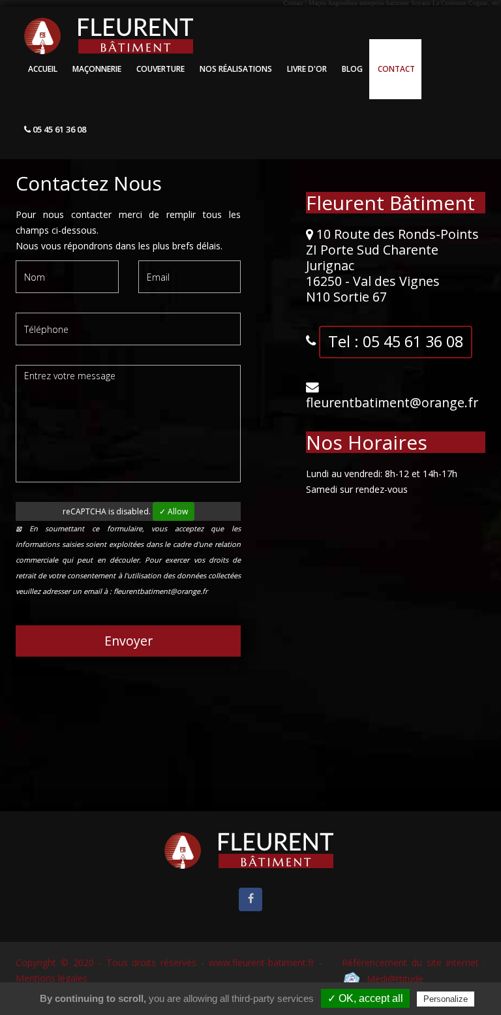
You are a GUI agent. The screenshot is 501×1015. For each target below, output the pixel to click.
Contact (396, 68)
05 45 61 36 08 (58, 129)
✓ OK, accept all (365, 998)
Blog (352, 68)
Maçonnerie (96, 68)
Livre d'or (307, 68)
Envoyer (128, 640)
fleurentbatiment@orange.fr (392, 402)
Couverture (160, 68)
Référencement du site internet (410, 962)
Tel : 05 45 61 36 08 (395, 341)
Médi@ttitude (392, 979)
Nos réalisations (236, 68)
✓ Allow (173, 511)
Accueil (42, 68)
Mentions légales (51, 978)
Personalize (445, 999)
